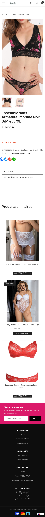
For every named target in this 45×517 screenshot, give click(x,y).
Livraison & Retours (22, 439)
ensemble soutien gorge (21, 154)
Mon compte (22, 455)
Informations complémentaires (18, 177)
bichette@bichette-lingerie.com (22, 480)
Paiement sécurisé (22, 443)
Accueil (5, 14)
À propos (22, 434)
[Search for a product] (31, 3)
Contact (22, 472)
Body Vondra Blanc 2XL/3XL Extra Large (22, 325)
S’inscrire (35, 418)
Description (8, 171)
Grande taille (23, 14)
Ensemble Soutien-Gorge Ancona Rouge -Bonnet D (22, 386)
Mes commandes (22, 460)
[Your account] (36, 3)
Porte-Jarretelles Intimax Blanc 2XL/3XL (22, 264)
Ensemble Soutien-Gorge (22, 150)
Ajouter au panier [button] (22, 273)
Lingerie (13, 14)
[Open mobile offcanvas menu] (3, 3)
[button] (40, 23)
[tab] (22, 172)
